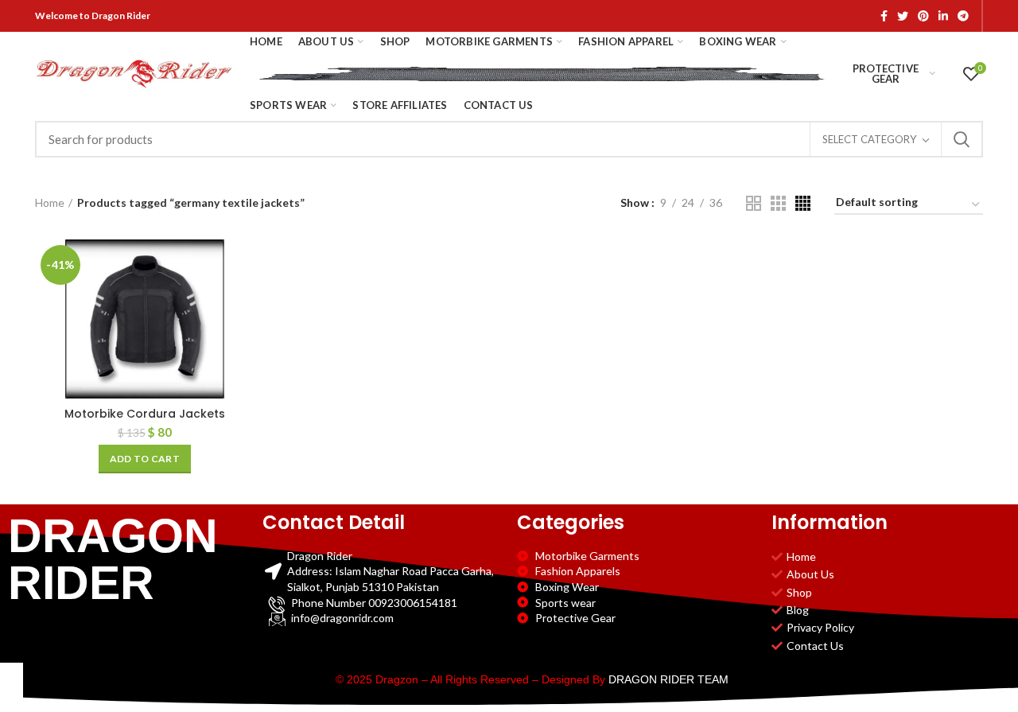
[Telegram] (963, 16)
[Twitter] (902, 16)
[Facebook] (884, 16)
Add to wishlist (242, 337)
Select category (869, 139)
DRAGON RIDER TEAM (668, 679)
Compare (242, 265)
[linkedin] (943, 16)
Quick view (242, 301)
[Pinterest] (923, 16)
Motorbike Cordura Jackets (144, 414)
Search (961, 139)
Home (49, 202)
